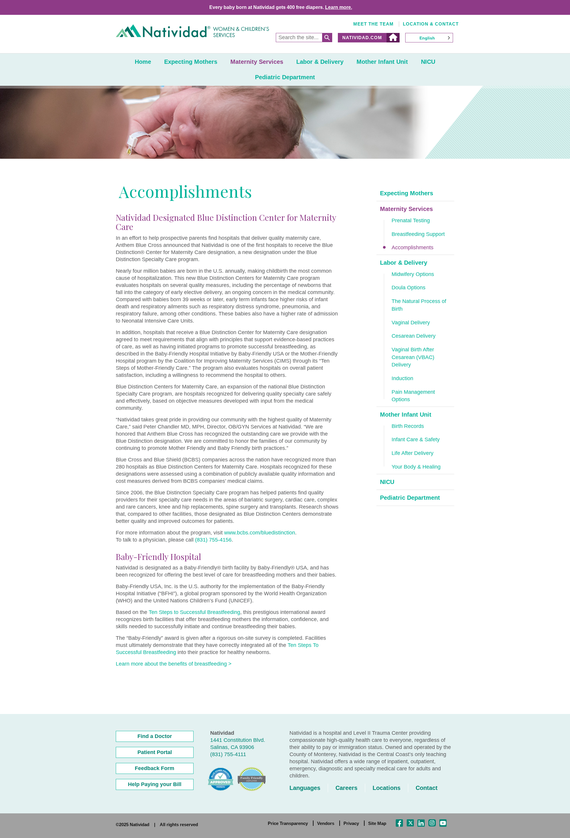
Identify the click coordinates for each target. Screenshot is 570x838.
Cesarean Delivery (414, 336)
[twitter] (410, 822)
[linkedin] (421, 823)
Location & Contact (431, 23)
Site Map (377, 823)
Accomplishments (412, 247)
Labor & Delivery (319, 61)
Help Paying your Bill (154, 784)
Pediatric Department (285, 77)
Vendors (325, 823)
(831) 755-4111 (228, 754)
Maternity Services (256, 61)
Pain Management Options (413, 396)
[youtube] (443, 823)
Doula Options (408, 288)
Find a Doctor (154, 736)
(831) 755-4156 (213, 540)
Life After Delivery (412, 453)
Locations (386, 788)
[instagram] (432, 823)
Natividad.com (362, 37)
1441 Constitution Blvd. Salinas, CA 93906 (237, 743)
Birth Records (408, 426)
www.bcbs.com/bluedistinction (259, 533)
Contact (427, 788)
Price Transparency (288, 823)
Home (143, 61)
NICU (428, 61)
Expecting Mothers (190, 61)
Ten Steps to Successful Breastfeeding (194, 612)
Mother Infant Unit (382, 61)
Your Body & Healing (416, 467)
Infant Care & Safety (416, 439)
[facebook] (399, 823)
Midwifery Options (413, 274)
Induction (402, 378)
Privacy (351, 823)
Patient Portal (154, 752)
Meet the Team (373, 23)
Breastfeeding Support (418, 234)
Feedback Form (154, 768)
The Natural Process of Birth (419, 305)
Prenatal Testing (411, 220)
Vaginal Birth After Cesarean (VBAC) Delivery (413, 357)
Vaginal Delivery (411, 323)
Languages (304, 788)
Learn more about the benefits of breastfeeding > (174, 664)
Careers (346, 788)
